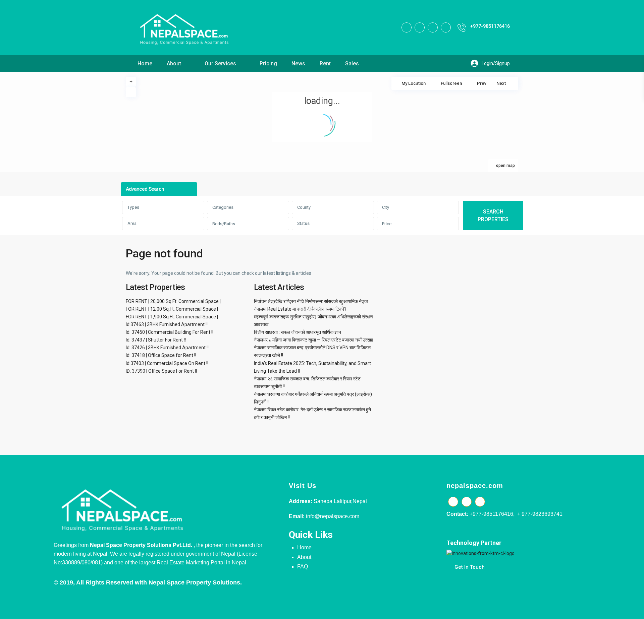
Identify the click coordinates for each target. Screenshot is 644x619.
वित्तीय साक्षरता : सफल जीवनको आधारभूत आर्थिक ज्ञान (297, 332)
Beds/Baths (223, 223)
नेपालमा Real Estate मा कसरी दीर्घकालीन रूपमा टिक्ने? (300, 309)
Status (303, 223)
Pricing (268, 63)
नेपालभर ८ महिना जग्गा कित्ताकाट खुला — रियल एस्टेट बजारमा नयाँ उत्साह (313, 340)
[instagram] (446, 27)
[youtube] (433, 27)
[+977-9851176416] (462, 27)
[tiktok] (420, 27)
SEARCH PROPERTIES (493, 215)
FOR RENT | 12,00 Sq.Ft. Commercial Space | (172, 309)
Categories (222, 207)
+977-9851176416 (490, 26)
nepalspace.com (474, 485)
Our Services (220, 63)
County (304, 207)
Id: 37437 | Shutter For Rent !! (156, 340)
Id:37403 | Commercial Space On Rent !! (167, 363)
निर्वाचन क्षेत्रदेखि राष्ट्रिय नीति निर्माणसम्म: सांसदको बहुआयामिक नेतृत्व (311, 301)
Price (386, 223)
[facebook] (406, 27)
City (385, 207)
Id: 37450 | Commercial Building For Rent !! (169, 332)
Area (132, 223)
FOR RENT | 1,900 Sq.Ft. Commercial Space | (172, 316)
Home (145, 63)
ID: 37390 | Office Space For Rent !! (161, 371)
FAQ (302, 566)
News (298, 63)
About (174, 63)
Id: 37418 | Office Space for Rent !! (161, 355)
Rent (325, 63)
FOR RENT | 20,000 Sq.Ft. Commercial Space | (173, 301)
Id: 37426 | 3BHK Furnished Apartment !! (167, 347)
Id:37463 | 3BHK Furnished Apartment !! (167, 324)
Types (133, 207)
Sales (352, 63)
